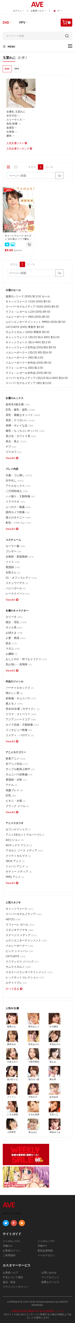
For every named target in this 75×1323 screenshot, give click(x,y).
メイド (13, 562)
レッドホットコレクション (25, 977)
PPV (22, 22)
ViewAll (11, 458)
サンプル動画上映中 (20, 769)
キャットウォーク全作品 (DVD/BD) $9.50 (31, 347)
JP (58, 10)
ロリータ (14, 617)
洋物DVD (8, 1245)
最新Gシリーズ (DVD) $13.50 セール (28, 296)
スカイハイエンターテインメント (29, 972)
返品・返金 (9, 1282)
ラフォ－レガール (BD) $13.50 (24, 367)
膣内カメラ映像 (17, 512)
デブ (11, 446)
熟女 (11, 643)
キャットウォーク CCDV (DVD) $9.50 (28, 301)
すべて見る (13, 989)
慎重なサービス (50, 1282)
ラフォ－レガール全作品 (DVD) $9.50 (28, 373)
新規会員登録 (45, 1250)
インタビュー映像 (19, 730)
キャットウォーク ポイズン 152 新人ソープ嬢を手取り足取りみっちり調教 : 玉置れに (18, 237)
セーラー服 (15, 546)
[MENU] (70, 46)
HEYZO (13, 919)
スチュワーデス (17, 583)
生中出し (15, 480)
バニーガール (15, 588)
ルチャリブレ (16, 982)
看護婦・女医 (16, 779)
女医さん (13, 572)
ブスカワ (13, 452)
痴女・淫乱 (16, 622)
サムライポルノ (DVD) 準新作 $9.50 (27, 332)
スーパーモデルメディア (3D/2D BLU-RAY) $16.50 (37, 378)
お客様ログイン (12, 1250)
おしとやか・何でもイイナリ (26, 659)
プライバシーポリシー (15, 1286)
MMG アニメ (15, 877)
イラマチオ (15, 501)
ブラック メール (17, 806)
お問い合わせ (49, 1272)
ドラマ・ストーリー (21, 714)
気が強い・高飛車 (19, 664)
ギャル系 (14, 627)
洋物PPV (42, 1245)
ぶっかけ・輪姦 (18, 507)
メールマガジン (46, 1255)
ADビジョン (15, 840)
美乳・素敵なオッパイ (23, 415)
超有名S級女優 (18, 404)
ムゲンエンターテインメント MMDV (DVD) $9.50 (35, 322)
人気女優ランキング (18, 148)
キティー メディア (19, 871)
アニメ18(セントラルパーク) (25, 834)
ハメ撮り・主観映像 (20, 496)
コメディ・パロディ (20, 735)
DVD (6, 22)
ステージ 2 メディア (21, 935)
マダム (13, 648)
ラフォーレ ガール (20, 924)
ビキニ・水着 (15, 800)
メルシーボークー (19, 945)
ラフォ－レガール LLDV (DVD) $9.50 (28, 311)
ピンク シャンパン (19, 951)
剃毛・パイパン (18, 522)
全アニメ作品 (17, 763)
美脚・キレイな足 (19, 425)
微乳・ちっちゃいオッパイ (25, 430)
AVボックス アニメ (19, 845)
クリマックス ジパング (22, 961)
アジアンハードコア (21, 719)
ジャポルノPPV (46, 1241)
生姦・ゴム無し (19, 475)
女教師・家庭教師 (19, 556)
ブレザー (13, 551)
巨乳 (11, 795)
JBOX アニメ (15, 861)
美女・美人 (16, 441)
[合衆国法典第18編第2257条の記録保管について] (37, 1311)
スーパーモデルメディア (24, 914)
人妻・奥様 (15, 638)
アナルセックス (18, 485)
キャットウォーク (19, 908)
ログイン (17, 10)
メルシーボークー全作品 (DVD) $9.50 (28, 362)
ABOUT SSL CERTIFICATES (12, 1213)
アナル (11, 785)
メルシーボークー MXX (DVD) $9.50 (27, 316)
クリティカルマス (18, 855)
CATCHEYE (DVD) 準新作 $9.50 (25, 327)
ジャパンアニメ (17, 866)
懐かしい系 (14, 693)
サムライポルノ (18, 966)
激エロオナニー (18, 517)
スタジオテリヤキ (19, 930)
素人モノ (14, 703)
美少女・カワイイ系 (21, 436)
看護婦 (13, 567)
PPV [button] (17, 68)
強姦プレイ (14, 790)
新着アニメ (15, 758)
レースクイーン (17, 593)
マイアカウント (50, 1277)
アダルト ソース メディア (24, 850)
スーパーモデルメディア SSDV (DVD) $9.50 (32, 306)
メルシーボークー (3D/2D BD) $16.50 (29, 352)
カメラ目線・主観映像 (22, 724)
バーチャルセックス (20, 687)
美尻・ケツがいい (20, 420)
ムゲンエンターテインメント (26, 940)
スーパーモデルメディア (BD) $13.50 (28, 383)
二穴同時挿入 (17, 491)
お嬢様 (11, 653)
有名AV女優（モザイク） (23, 708)
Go (59, 175)
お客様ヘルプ (37, 10)
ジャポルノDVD (11, 1241)
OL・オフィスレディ (21, 577)
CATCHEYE (15, 956)
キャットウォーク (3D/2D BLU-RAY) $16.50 (33, 337)
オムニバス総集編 (19, 774)
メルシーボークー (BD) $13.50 (24, 357)
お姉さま (14, 632)
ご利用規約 (9, 1255)
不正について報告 (13, 1277)
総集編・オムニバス (21, 698)
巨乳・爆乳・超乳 (20, 409)
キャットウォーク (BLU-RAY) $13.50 (28, 342)
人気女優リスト (15, 143)
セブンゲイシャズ (18, 829)
